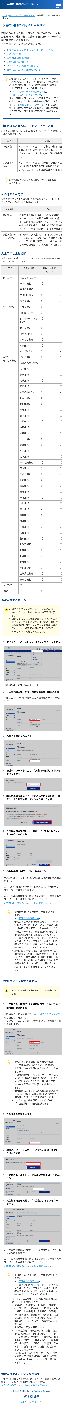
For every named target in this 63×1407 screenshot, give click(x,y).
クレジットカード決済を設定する (29, 91)
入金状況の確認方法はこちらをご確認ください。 (29, 902)
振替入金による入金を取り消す (24, 69)
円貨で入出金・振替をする (22, 15)
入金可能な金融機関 (18, 58)
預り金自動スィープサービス (32, 104)
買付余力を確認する (29, 918)
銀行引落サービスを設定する (27, 95)
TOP (4, 15)
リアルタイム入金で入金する (23, 65)
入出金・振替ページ (30, 1402)
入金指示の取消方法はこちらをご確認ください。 (24, 1385)
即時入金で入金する (18, 61)
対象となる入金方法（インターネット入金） (31, 50)
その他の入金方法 (16, 54)
